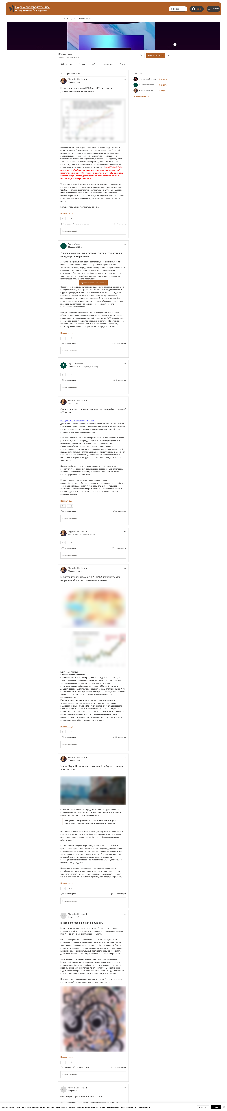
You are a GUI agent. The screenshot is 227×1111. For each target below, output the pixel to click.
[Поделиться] (124, 79)
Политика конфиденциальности (138, 1107)
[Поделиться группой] (167, 55)
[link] (66, 64)
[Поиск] (141, 55)
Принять (216, 1107)
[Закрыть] (224, 1107)
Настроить (203, 1107)
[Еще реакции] (70, 218)
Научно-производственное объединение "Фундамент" (32, 8)
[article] (93, 154)
